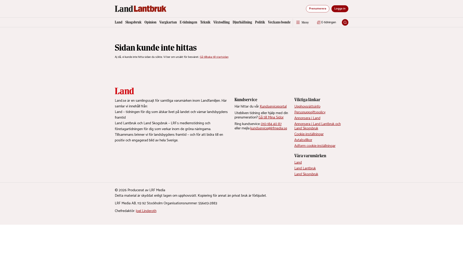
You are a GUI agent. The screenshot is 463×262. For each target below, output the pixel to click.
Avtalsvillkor (303, 140)
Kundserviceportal (273, 107)
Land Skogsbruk (306, 174)
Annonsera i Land (307, 118)
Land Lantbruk (305, 168)
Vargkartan (168, 22)
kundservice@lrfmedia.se (268, 128)
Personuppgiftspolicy (309, 112)
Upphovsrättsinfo (307, 107)
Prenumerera (317, 8)
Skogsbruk (133, 22)
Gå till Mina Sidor (271, 117)
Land (118, 22)
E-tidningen (188, 22)
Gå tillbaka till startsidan (214, 57)
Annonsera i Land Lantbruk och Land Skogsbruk (317, 126)
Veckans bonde (279, 22)
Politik (260, 22)
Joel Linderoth (146, 211)
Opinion (150, 22)
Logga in (339, 8)
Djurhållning (242, 22)
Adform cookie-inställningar (314, 146)
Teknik (205, 22)
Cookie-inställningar (309, 134)
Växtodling (221, 22)
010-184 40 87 (271, 124)
